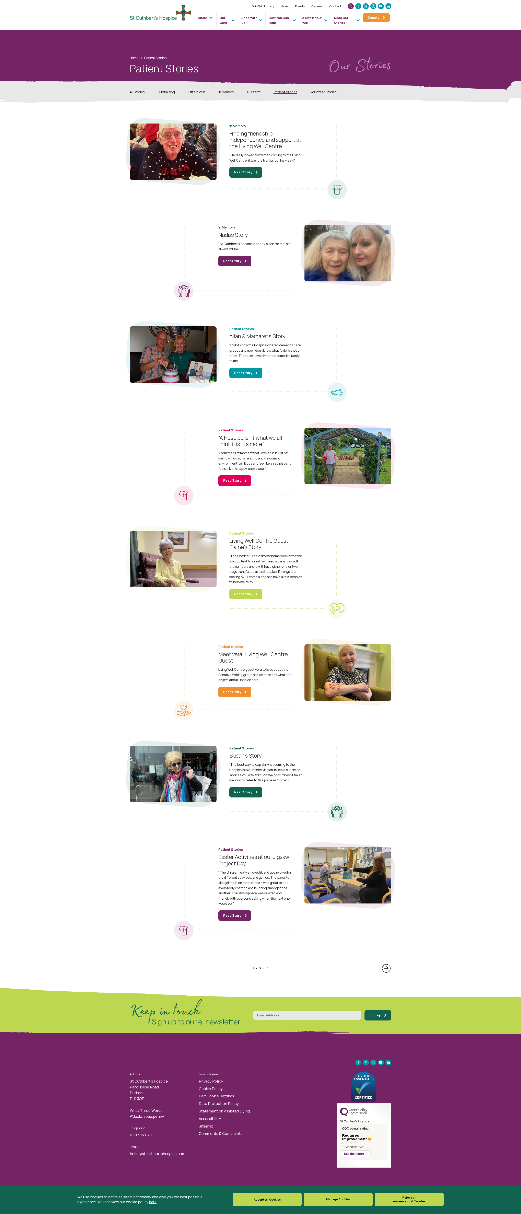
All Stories (137, 92)
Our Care (223, 20)
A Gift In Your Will (312, 20)
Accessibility (210, 1118)
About (203, 18)
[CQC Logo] (353, 1115)
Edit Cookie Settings (216, 1096)
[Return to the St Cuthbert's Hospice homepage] (162, 16)
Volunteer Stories (323, 92)
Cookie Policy (211, 1088)
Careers (317, 6)
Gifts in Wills (197, 92)
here (153, 1201)
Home (134, 58)
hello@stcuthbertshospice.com (157, 1153)
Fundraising (166, 92)
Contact (335, 6)
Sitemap (206, 1126)
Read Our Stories (341, 20)
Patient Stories (285, 92)
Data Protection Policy (219, 1103)
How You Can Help (279, 20)
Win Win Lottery (263, 6)
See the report (354, 1153)
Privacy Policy (211, 1081)
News (285, 6)
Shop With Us (249, 20)
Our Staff (253, 92)
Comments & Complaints (220, 1133)
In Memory (226, 92)
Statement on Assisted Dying (224, 1111)
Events (300, 6)
